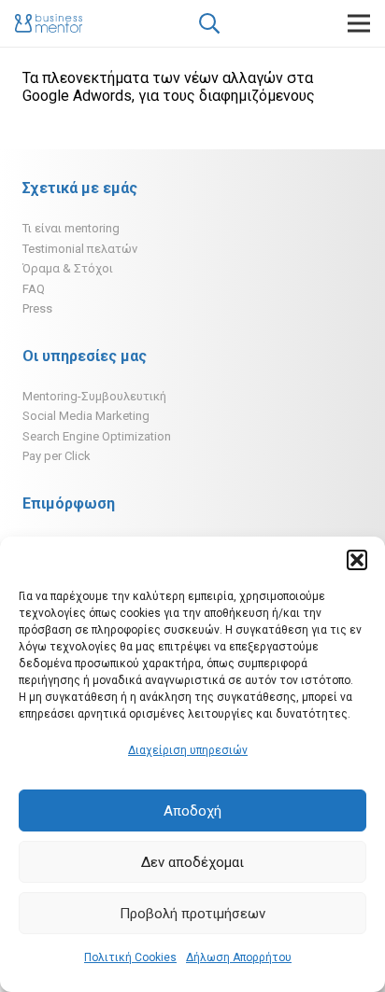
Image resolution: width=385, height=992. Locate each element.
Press (37, 308)
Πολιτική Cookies (130, 957)
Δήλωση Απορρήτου (239, 957)
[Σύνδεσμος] (48, 23)
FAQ (33, 289)
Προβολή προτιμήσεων (192, 913)
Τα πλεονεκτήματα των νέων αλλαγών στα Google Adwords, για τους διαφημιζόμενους (168, 87)
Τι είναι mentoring (71, 228)
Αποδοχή (192, 811)
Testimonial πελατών (79, 249)
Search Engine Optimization (96, 436)
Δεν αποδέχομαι (192, 862)
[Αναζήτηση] (208, 23)
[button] (357, 560)
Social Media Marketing (86, 416)
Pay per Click (56, 456)
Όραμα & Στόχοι (67, 268)
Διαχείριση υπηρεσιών (188, 750)
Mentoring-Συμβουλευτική (94, 396)
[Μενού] (358, 23)
